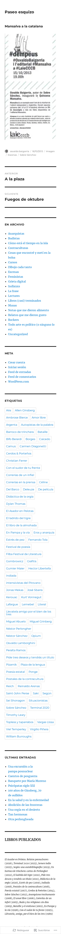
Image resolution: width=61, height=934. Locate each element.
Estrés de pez (15, 539)
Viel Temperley (16, 729)
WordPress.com (18, 381)
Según (47, 693)
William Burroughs (19, 736)
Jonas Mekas (14, 590)
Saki (36, 693)
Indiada (11, 575)
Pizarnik (11, 664)
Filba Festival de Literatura (23, 554)
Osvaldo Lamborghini (20, 643)
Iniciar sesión (17, 367)
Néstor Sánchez (16, 635)
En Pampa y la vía (18, 532)
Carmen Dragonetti (33, 446)
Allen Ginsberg (25, 410)
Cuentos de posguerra (22, 776)
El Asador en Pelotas (20, 511)
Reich (10, 686)
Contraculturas (18, 248)
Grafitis (31, 561)
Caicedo (44, 439)
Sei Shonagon (15, 700)
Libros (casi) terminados (24, 300)
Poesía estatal (15, 671)
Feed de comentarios (22, 376)
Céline (43, 482)
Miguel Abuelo (16, 621)
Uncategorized (18, 334)
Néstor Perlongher (18, 628)
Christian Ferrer (16, 460)
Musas (12, 305)
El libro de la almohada (21, 525)
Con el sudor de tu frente (23, 467)
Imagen (50, 151)
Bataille (43, 432)
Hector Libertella (39, 568)
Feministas (15, 276)
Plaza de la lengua (33, 664)
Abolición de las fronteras (25, 805)
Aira (8, 410)
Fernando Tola (37, 539)
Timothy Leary (15, 715)
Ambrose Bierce (17, 417)
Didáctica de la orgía (19, 496)
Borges (30, 439)
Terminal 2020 (39, 707)
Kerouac (11, 597)
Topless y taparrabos (19, 722)
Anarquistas (16, 233)
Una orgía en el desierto (24, 809)
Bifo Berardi (14, 439)
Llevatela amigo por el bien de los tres (28, 613)
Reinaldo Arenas (29, 686)
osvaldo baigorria (19, 151)
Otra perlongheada (20, 819)
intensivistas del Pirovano (23, 582)
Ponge (33, 671)
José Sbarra (35, 590)
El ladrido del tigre (18, 518)
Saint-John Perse (17, 693)
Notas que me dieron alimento (28, 310)
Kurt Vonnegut (31, 597)
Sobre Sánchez (28, 154)
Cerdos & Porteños (18, 453)
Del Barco (12, 489)
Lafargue (12, 604)
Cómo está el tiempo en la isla (28, 243)
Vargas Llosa (45, 722)
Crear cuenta (16, 362)
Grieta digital (17, 281)
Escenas (12, 154)
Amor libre (39, 417)
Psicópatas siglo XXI (21, 785)
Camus (11, 446)
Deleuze (28, 489)
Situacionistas (38, 700)
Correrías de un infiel (20, 475)
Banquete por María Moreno (27, 781)
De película (45, 489)
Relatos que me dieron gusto (27, 315)
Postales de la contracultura (24, 679)
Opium (36, 635)
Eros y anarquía (44, 532)
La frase (13, 291)
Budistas (14, 238)
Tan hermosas (17, 814)
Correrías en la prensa (20, 482)
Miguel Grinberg (41, 621)
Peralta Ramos (16, 650)
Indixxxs (14, 286)
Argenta (11, 424)
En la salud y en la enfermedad (28, 800)
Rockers (13, 319)
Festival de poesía (18, 547)
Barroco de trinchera (20, 432)
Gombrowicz (14, 561)
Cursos (12, 262)
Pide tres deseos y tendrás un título (30, 657)
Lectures (14, 296)
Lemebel (28, 604)
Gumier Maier (15, 568)
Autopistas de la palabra (37, 424)
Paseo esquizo (19, 12)
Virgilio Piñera (39, 729)
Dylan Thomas (15, 503)
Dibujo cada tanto (20, 267)
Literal (42, 604)
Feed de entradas (19, 372)
